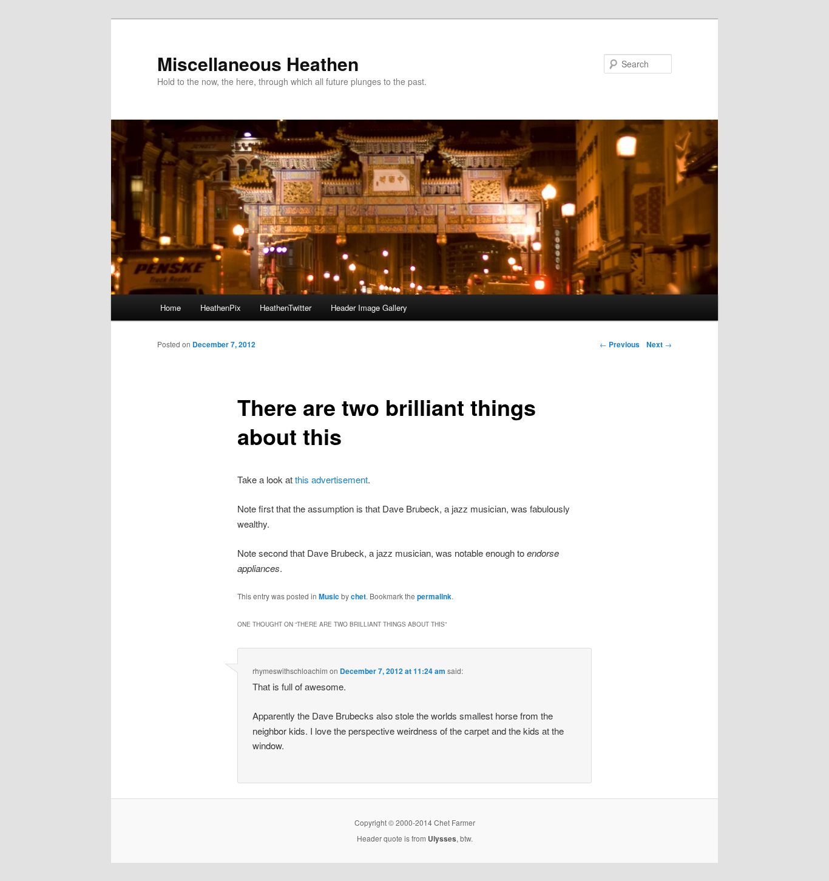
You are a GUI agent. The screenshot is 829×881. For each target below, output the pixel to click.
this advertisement (331, 479)
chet (358, 596)
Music (329, 596)
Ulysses (442, 838)
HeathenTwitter (285, 307)
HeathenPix (220, 307)
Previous (620, 344)
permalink (434, 596)
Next (659, 344)
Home (170, 307)
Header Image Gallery (369, 307)
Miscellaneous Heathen (258, 63)
